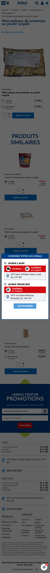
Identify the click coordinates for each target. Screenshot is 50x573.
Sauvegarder (25, 306)
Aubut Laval (16, 263)
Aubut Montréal (19, 284)
